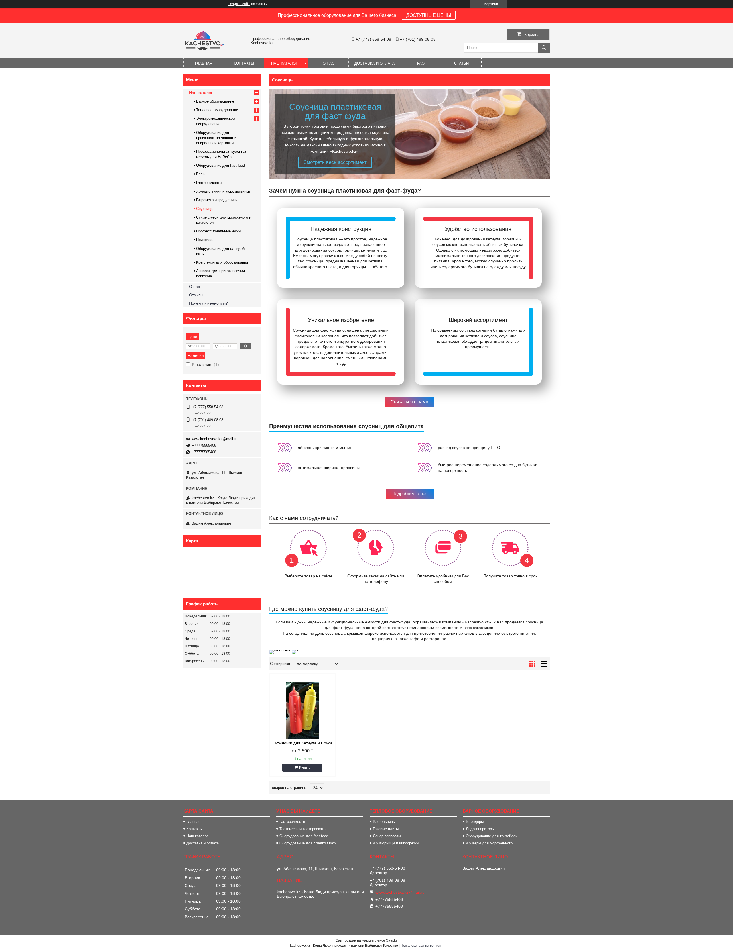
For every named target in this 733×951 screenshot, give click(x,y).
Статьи (461, 63)
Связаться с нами (409, 401)
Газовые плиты (386, 829)
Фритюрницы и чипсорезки (396, 843)
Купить (304, 768)
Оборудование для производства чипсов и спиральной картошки (216, 137)
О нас (328, 63)
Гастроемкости (209, 183)
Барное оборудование (215, 101)
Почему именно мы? (208, 303)
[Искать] (544, 48)
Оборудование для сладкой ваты (308, 843)
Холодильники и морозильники (223, 191)
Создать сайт (239, 4)
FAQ (421, 63)
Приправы (204, 240)
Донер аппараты (387, 836)
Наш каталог (284, 63)
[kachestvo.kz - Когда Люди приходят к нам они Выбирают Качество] (204, 49)
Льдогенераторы (480, 829)
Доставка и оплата (202, 843)
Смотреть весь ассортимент (335, 162)
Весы (200, 174)
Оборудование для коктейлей (491, 836)
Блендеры (475, 821)
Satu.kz (391, 940)
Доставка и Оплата (374, 63)
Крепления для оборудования (222, 262)
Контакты (244, 63)
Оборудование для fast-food (220, 165)
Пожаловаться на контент (422, 946)
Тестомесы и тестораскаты (302, 829)
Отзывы (196, 295)
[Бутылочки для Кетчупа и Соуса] (302, 710)
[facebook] (279, 650)
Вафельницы (384, 821)
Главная (203, 63)
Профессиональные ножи (218, 231)
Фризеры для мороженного (489, 843)
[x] (295, 650)
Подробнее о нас (409, 493)
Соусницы (204, 209)
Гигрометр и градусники (216, 200)
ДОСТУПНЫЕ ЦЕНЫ (428, 15)
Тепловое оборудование (217, 110)
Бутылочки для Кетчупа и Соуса (302, 743)
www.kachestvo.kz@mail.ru (214, 439)
